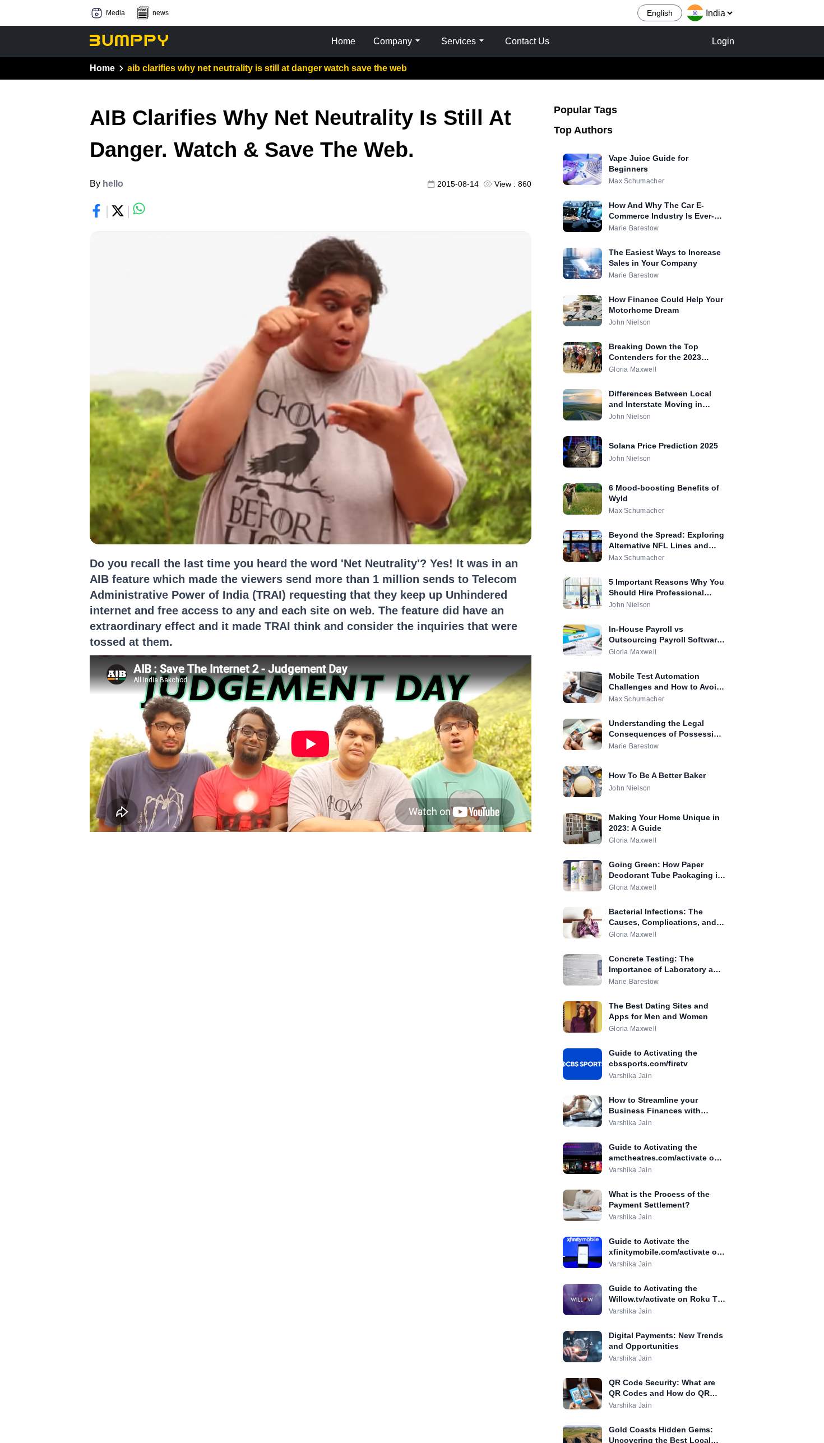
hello (113, 183)
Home (102, 68)
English (660, 12)
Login (723, 41)
